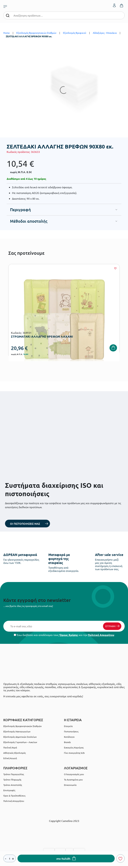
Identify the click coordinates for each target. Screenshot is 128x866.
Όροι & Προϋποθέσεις (14, 795)
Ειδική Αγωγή (10, 758)
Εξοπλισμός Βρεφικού (74, 32)
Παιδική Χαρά (10, 747)
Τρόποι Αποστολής (12, 784)
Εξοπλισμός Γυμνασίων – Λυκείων (20, 742)
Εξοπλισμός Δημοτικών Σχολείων (20, 736)
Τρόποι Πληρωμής (12, 779)
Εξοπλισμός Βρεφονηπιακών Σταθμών (36, 32)
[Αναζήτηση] (8, 15)
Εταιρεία (68, 726)
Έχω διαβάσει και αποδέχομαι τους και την (65, 635)
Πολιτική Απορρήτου (101, 635)
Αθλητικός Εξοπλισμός (14, 752)
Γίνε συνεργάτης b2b (74, 752)
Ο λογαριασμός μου (74, 774)
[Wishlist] (115, 268)
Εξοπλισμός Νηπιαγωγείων (16, 731)
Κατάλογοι (69, 736)
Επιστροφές (9, 790)
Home (6, 32)
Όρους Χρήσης (68, 635)
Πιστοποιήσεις (71, 731)
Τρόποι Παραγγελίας (13, 774)
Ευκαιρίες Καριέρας (74, 747)
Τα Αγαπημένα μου (73, 779)
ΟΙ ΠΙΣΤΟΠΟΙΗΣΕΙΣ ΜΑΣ (25, 523)
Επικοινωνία (70, 784)
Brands (67, 742)
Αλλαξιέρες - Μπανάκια (105, 32)
